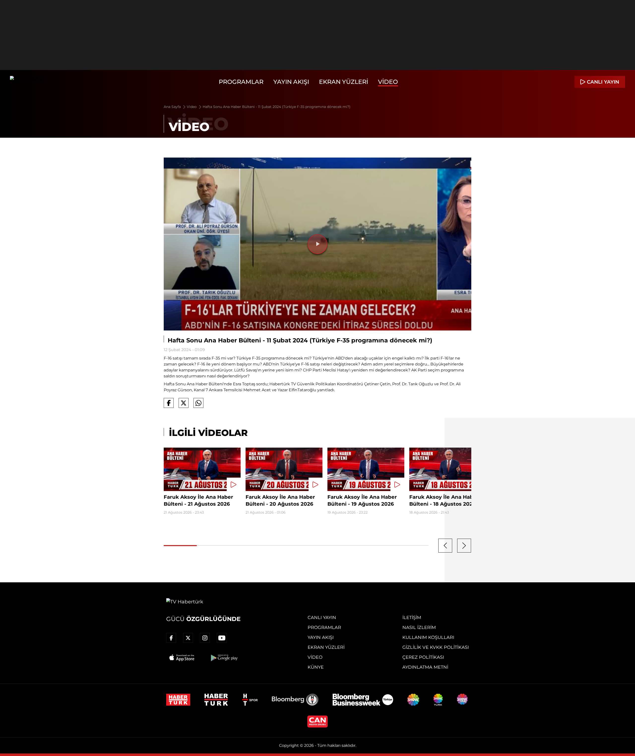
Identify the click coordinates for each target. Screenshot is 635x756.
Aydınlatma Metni (425, 667)
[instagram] (205, 638)
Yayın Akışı (291, 81)
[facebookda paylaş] (169, 403)
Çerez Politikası (423, 657)
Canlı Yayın (322, 617)
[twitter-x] (188, 638)
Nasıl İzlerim (419, 627)
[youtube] (222, 638)
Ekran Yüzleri (343, 81)
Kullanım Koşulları (428, 637)
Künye (316, 667)
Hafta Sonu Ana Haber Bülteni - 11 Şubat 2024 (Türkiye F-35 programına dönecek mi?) (276, 106)
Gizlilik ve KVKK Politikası (435, 647)
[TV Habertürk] (28, 82)
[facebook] (171, 638)
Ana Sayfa (173, 106)
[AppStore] (182, 658)
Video (388, 81)
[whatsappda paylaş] (198, 403)
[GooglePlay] (224, 658)
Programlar (241, 81)
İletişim (411, 617)
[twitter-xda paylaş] (184, 403)
